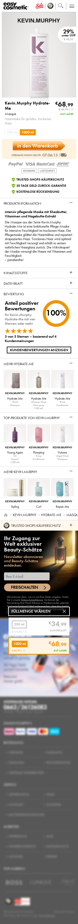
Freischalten (24, 587)
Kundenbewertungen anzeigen (39, 350)
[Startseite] (6, 515)
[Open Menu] (17, 6)
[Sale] (40, 6)
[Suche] (60, 6)
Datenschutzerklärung (32, 599)
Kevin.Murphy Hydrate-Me (27, 106)
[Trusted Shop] (50, 6)
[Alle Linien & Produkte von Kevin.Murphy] (39, 20)
